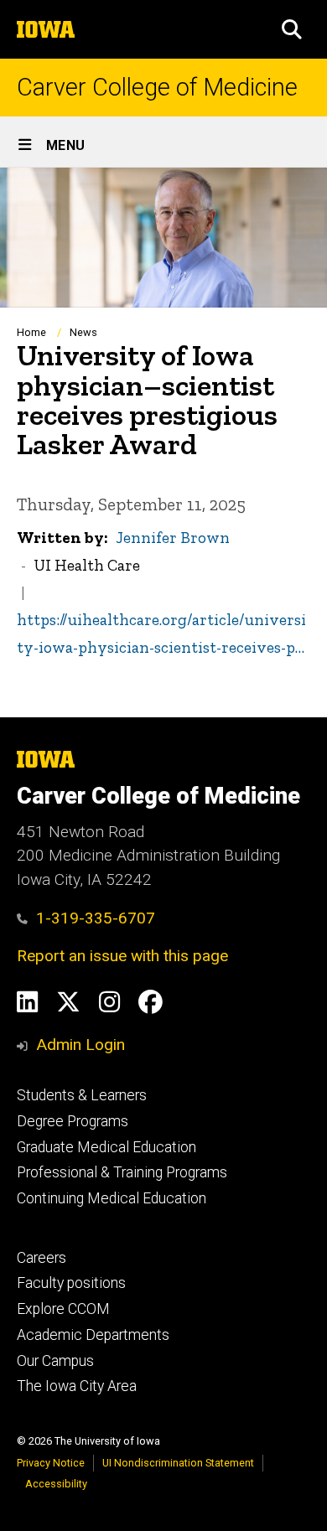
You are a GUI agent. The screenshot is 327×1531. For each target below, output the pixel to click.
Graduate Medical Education (106, 1147)
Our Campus (55, 1361)
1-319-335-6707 (95, 918)
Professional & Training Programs (122, 1172)
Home (31, 332)
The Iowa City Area (77, 1386)
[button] (292, 29)
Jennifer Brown (173, 537)
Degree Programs (72, 1121)
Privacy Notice (51, 1462)
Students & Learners (82, 1095)
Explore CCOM (63, 1309)
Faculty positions (71, 1283)
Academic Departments (93, 1335)
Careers (41, 1257)
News (83, 332)
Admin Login (80, 1044)
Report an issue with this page (122, 955)
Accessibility (56, 1483)
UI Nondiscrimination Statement (178, 1462)
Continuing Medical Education (111, 1198)
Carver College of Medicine (157, 87)
